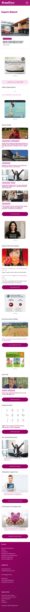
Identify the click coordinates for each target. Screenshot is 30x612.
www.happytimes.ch (6, 574)
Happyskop (4, 602)
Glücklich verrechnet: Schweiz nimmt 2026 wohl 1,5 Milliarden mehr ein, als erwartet (14, 166)
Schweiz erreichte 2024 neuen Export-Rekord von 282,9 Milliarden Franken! (13, 42)
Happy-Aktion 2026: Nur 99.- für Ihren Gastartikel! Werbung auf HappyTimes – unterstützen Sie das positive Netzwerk (14, 186)
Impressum (4, 551)
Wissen (3, 600)
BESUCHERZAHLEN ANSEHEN (15, 501)
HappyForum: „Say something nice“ (18, 268)
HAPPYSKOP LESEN (15, 431)
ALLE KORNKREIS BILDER (15, 345)
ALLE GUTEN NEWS (15, 214)
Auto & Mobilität (5, 598)
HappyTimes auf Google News (9, 555)
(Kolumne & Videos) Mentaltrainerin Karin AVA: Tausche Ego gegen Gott (14, 393)
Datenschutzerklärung (7, 548)
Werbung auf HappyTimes (8, 553)
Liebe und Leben (11, 390)
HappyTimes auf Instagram (14, 82)
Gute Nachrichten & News (8, 595)
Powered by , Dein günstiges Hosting (11, 94)
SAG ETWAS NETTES (15, 287)
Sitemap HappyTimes (7, 559)
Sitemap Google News (7, 557)
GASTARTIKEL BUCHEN (15, 466)
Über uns (13, 182)
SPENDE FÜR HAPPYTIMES (15, 536)
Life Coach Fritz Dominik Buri (8, 597)
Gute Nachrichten (7, 38)
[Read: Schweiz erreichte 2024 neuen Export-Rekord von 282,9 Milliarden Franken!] (15, 26)
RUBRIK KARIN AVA (15, 399)
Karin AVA (4, 390)
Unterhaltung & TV (15, 141)
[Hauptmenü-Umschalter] (27, 2)
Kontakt (3, 550)
